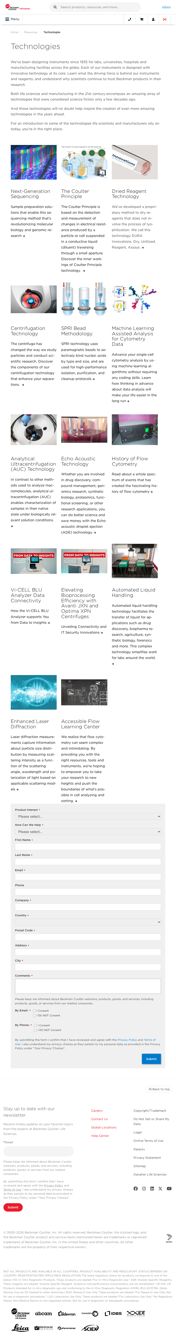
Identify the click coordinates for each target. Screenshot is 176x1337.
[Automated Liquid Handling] (135, 561)
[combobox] (95, 7)
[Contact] (129, 19)
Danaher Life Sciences (150, 1174)
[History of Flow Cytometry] (135, 429)
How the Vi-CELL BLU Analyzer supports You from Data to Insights (30, 616)
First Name (24, 840)
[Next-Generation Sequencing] (34, 162)
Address (22, 945)
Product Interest (27, 810)
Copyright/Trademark (150, 1110)
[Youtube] (169, 1190)
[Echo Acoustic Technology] (84, 429)
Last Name (23, 855)
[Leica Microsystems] (20, 1329)
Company (23, 900)
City (19, 961)
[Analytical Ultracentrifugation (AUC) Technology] (34, 429)
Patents (139, 1149)
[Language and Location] (165, 19)
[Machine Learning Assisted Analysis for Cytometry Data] (135, 299)
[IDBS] (113, 1314)
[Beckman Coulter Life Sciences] (17, 7)
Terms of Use (12, 1189)
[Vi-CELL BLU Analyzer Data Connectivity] (34, 561)
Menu (15, 19)
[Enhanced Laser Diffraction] (34, 692)
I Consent (43, 1011)
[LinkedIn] (152, 1190)
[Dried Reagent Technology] (135, 162)
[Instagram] (144, 1190)
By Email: (23, 1010)
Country (22, 915)
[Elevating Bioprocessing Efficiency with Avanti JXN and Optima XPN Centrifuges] (84, 561)
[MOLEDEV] (43, 1329)
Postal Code (25, 930)
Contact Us (99, 1119)
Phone (19, 885)
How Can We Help (29, 825)
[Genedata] (89, 1314)
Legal (138, 1132)
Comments (24, 976)
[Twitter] (160, 1190)
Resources (31, 32)
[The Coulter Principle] (84, 162)
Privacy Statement (147, 1157)
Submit (151, 1059)
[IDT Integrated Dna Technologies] (136, 1314)
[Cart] (141, 19)
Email (20, 870)
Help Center (100, 1135)
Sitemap (140, 1166)
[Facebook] (136, 1190)
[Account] (153, 19)
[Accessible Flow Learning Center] (84, 692)
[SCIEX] (89, 1329)
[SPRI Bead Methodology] (84, 299)
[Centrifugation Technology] (34, 299)
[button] (55, 7)
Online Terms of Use (148, 1140)
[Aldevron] (66, 1314)
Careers (97, 1110)
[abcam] (43, 1314)
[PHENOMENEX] (66, 1329)
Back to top (161, 1089)
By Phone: (23, 1025)
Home (14, 32)
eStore (166, 6)
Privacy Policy (127, 1039)
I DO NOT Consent (48, 1015)
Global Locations (104, 1127)
